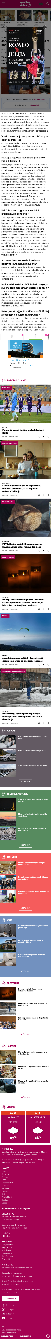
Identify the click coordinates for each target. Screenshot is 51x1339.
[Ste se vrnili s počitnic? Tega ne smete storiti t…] (8, 1086)
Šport (4, 1180)
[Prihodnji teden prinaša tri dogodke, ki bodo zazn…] (8, 1023)
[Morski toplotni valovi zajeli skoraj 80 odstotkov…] (8, 819)
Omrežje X (10, 1310)
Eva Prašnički (7, 1253)
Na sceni (5, 1188)
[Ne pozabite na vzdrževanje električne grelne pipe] (8, 930)
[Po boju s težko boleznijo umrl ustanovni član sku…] (8, 994)
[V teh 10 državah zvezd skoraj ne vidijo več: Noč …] (8, 804)
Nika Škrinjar (7, 1250)
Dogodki (5, 1203)
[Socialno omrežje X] (38, 437)
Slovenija (5, 1174)
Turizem (5, 1194)
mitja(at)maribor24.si (19, 1228)
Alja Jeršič (6, 1259)
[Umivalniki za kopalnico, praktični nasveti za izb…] (8, 959)
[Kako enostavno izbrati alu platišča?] (8, 755)
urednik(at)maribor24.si (10, 1220)
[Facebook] (44, 437)
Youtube (9, 1318)
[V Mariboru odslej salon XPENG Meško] (8, 770)
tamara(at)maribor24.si (10, 1276)
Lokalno (5, 1171)
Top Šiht (5, 1200)
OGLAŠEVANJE (10, 1299)
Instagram (10, 1314)
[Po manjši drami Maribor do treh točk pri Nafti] (25, 404)
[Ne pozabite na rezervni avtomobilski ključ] (8, 741)
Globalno (5, 1186)
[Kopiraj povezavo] (48, 437)
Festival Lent (7, 1197)
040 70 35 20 (27, 1276)
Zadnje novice (7, 1336)
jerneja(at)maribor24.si (10, 1284)
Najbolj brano (25, 1336)
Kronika (5, 1177)
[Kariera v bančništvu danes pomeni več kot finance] (8, 896)
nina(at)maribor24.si (9, 1292)
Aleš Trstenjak (7, 1256)
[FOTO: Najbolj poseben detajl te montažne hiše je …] (8, 945)
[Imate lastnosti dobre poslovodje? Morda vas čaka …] (8, 867)
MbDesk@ (6, 1236)
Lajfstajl (5, 1191)
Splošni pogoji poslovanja (11, 1330)
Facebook (10, 1305)
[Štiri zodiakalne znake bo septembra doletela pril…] (8, 1057)
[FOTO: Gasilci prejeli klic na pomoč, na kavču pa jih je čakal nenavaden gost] (25, 518)
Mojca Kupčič (7, 1248)
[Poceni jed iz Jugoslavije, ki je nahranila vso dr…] (8, 1071)
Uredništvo (6, 1233)
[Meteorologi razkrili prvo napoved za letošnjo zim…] (8, 1008)
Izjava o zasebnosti (9, 1333)
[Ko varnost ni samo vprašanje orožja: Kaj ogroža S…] (8, 833)
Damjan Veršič (7, 1245)
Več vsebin (25, 782)
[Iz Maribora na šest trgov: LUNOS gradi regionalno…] (8, 882)
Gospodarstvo (7, 1183)
